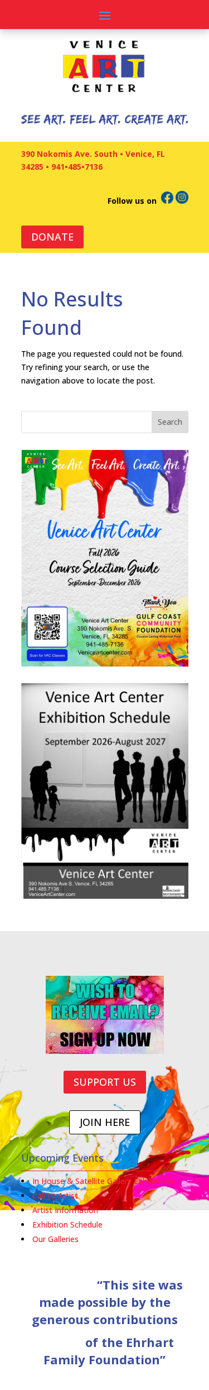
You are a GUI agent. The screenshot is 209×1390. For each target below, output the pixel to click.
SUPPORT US (105, 1082)
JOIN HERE (105, 1122)
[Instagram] (182, 200)
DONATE (52, 236)
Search (170, 421)
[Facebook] (167, 200)
